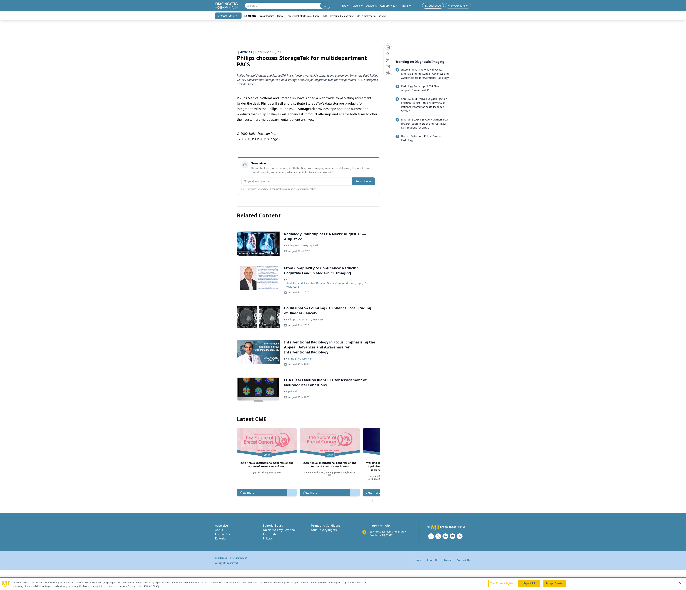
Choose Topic (226, 15)
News (447, 560)
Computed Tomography (342, 15)
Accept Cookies (555, 583)
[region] (343, 583)
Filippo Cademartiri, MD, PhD (305, 319)
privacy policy (308, 188)
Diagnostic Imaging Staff (303, 245)
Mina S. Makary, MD (300, 358)
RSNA (280, 15)
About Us (432, 560)
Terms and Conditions (325, 526)
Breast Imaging (266, 15)
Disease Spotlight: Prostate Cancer (303, 15)
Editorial (220, 538)
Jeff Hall (292, 391)
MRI (325, 15)
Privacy (268, 538)
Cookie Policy (151, 586)
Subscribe (362, 181)
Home (417, 560)
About (219, 530)
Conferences (387, 5)
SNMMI (382, 15)
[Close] (680, 583)
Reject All (529, 583)
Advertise (221, 526)
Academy (371, 5)
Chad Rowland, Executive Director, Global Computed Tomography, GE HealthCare (326, 284)
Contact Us (222, 534)
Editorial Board (273, 526)
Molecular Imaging (366, 15)
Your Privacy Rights (324, 530)
